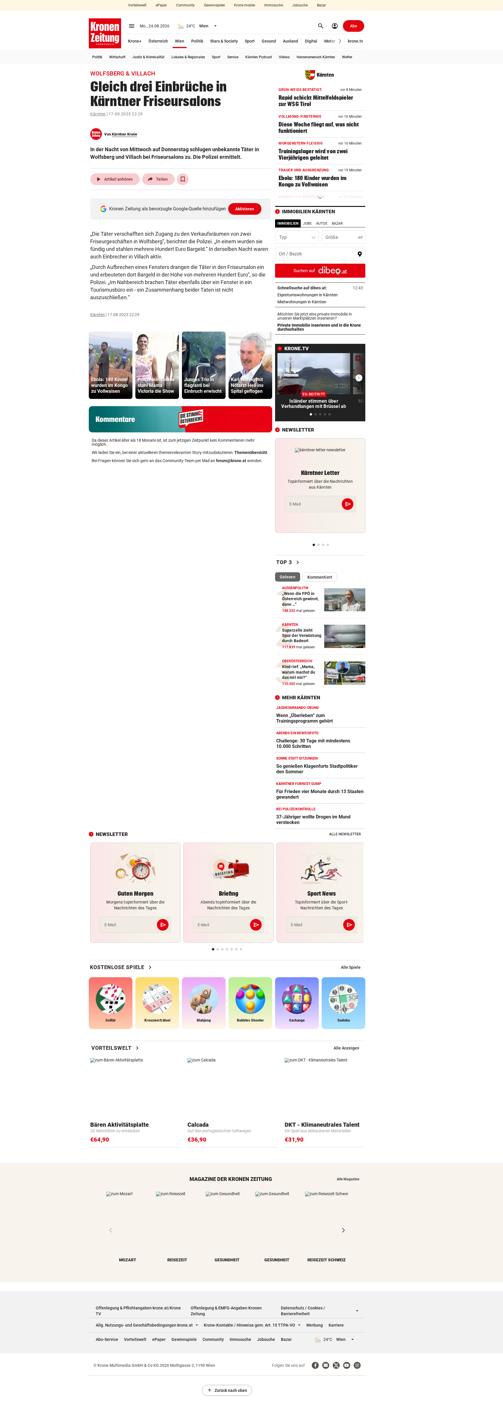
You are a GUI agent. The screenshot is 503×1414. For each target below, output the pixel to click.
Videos (284, 57)
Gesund (269, 41)
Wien (179, 41)
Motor (329, 41)
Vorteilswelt (137, 5)
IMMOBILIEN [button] (287, 223)
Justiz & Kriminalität (148, 57)
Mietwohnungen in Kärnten (320, 302)
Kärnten (98, 114)
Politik (197, 41)
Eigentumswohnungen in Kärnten (320, 295)
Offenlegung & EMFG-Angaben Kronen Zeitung (226, 1311)
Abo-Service (107, 1339)
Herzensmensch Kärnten (316, 57)
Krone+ (134, 41)
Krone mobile (244, 5)
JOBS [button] (307, 223)
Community (185, 5)
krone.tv (355, 41)
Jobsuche (300, 5)
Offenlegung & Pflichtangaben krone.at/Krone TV (138, 1311)
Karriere (336, 1325)
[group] (110, 365)
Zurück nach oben (227, 1390)
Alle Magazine (348, 1179)
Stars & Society (224, 41)
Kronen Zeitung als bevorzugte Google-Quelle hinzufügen (181, 209)
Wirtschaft (117, 57)
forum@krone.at (231, 460)
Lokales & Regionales (188, 57)
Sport (250, 41)
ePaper (161, 5)
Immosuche (273, 5)
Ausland (290, 41)
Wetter (347, 57)
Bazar (321, 5)
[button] (340, 41)
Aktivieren (244, 209)
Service (232, 57)
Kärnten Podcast (258, 57)
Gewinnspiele (214, 5)
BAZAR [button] (337, 223)
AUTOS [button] (321, 223)
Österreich (158, 41)
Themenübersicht (250, 452)
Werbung (314, 1325)
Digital (311, 41)
